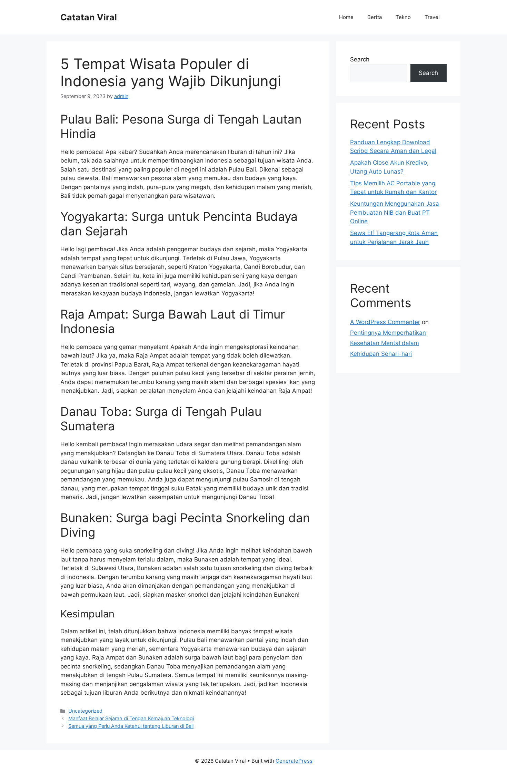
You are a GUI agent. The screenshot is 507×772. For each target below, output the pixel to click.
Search (359, 59)
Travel (432, 17)
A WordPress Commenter (385, 322)
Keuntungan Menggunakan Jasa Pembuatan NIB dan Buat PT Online (394, 212)
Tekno (403, 17)
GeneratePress (294, 761)
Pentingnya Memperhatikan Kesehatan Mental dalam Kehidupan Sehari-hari (388, 343)
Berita (374, 17)
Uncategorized (85, 711)
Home (346, 17)
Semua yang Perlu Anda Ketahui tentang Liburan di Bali (130, 726)
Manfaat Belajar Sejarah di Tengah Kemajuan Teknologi (131, 718)
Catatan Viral (88, 17)
